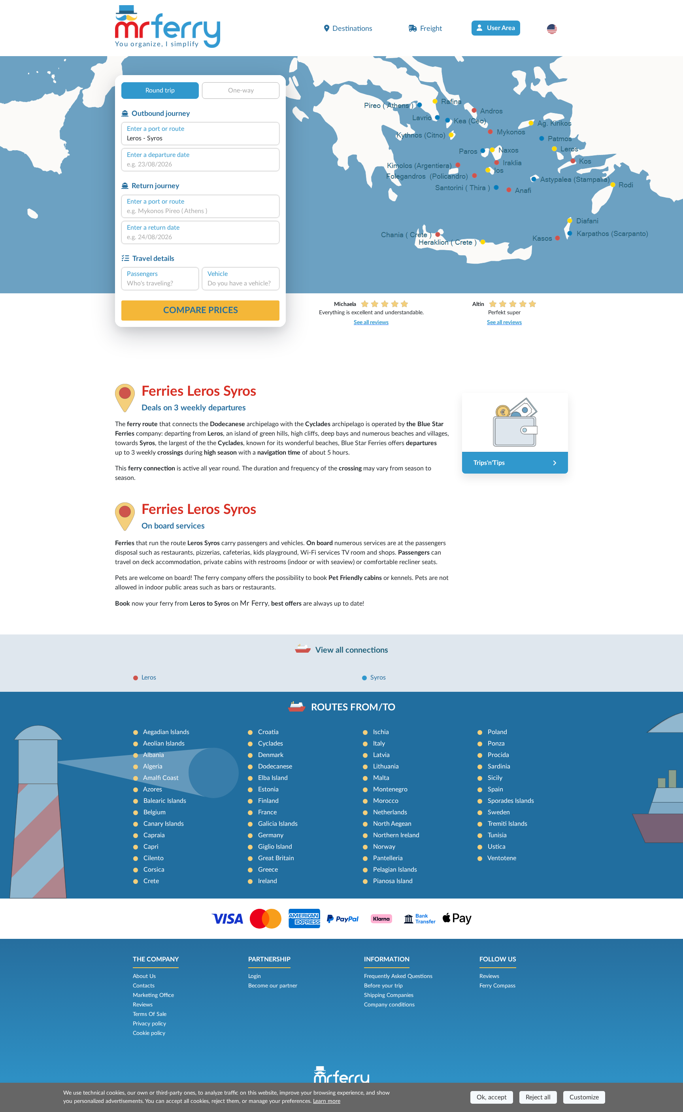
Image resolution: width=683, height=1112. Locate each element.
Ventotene (501, 858)
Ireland (267, 881)
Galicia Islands (278, 824)
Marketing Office (153, 995)
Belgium (154, 812)
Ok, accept (492, 1097)
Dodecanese (275, 766)
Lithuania (386, 766)
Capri (150, 847)
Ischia (381, 732)
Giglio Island (275, 847)
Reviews (143, 1005)
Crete (151, 881)
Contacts (144, 986)
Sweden (499, 812)
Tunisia (497, 835)
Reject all (538, 1097)
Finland (268, 801)
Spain (495, 789)
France (267, 812)
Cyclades (270, 743)
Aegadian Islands (166, 732)
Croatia (268, 732)
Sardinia (499, 766)
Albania (153, 755)
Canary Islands (163, 824)
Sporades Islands (511, 801)
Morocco (385, 801)
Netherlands (390, 812)
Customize (584, 1097)
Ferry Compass (497, 986)
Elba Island (273, 778)
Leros (149, 677)
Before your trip (383, 986)
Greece (268, 870)
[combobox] (200, 138)
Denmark (270, 755)
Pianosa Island (393, 881)
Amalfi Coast (161, 778)
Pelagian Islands (395, 870)
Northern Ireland (396, 835)
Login (254, 976)
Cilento (153, 858)
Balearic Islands (164, 801)
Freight (431, 28)
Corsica (153, 870)
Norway (384, 847)
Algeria (152, 766)
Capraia (154, 835)
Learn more (326, 1101)
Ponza (496, 743)
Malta (381, 778)
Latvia (381, 755)
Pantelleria (388, 858)
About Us (144, 976)
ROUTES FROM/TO (353, 707)
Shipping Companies (388, 995)
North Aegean (392, 824)
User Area (500, 28)
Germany (270, 835)
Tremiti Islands (507, 824)
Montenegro (390, 789)
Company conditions (389, 1005)
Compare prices (200, 310)
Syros (378, 677)
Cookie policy (149, 1033)
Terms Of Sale (149, 1014)
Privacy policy (149, 1024)
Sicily (495, 778)
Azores (152, 789)
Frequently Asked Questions (398, 976)
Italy (379, 743)
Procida (498, 755)
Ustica (497, 847)
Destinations (352, 28)
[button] (556, 29)
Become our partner (272, 986)
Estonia (268, 789)
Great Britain (276, 858)
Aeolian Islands (164, 743)
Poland (497, 732)
